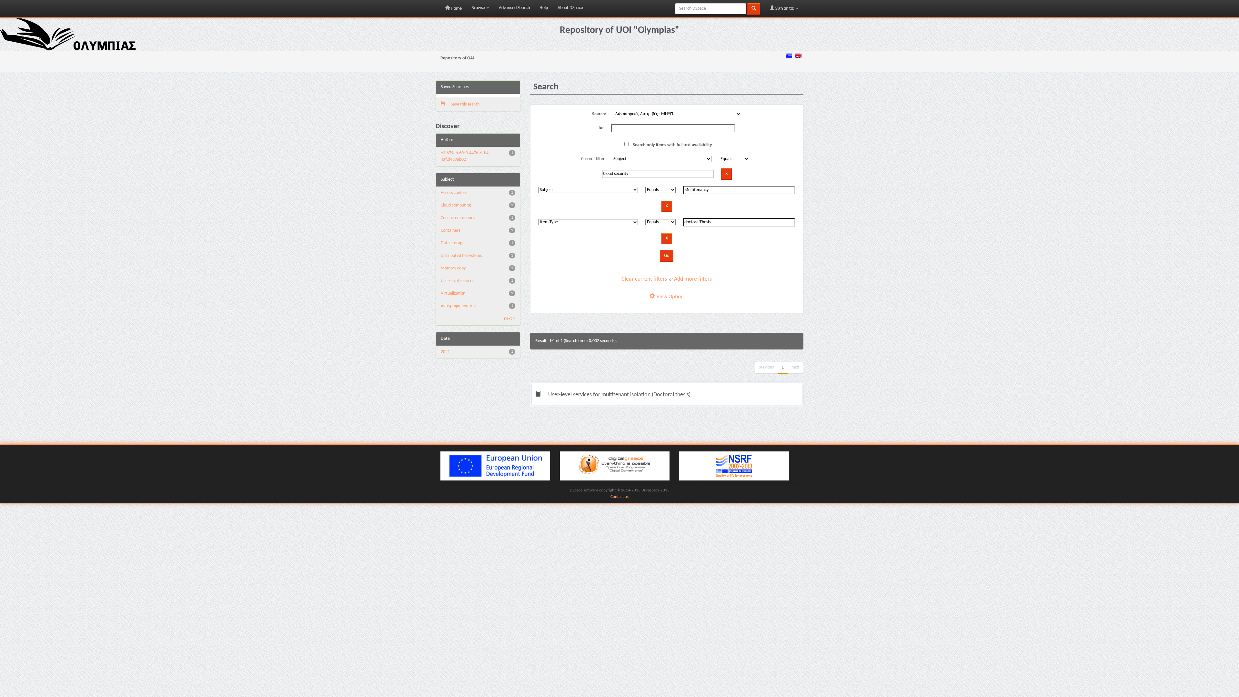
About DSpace (570, 7)
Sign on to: (784, 8)
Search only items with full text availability (672, 145)
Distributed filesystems (461, 255)
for (601, 128)
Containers (450, 230)
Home (456, 8)
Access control (454, 192)
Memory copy (453, 268)
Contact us (619, 497)
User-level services (457, 280)
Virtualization (453, 293)
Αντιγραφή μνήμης (458, 306)
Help (543, 7)
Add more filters (693, 279)
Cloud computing (456, 205)
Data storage (453, 243)
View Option (669, 296)
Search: (599, 114)
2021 (445, 351)
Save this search (464, 104)
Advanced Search (514, 7)
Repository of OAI (457, 58)
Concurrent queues (458, 218)
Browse (478, 7)
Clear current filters (644, 279)
